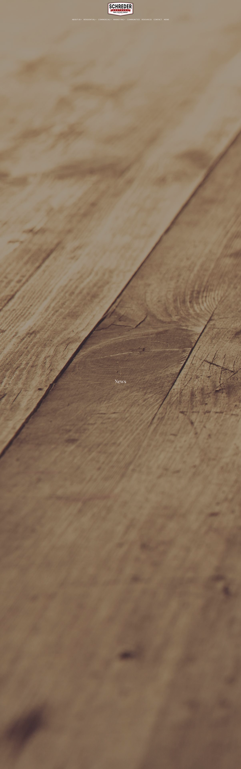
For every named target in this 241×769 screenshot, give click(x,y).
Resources (147, 19)
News (166, 19)
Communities (133, 19)
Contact (158, 19)
